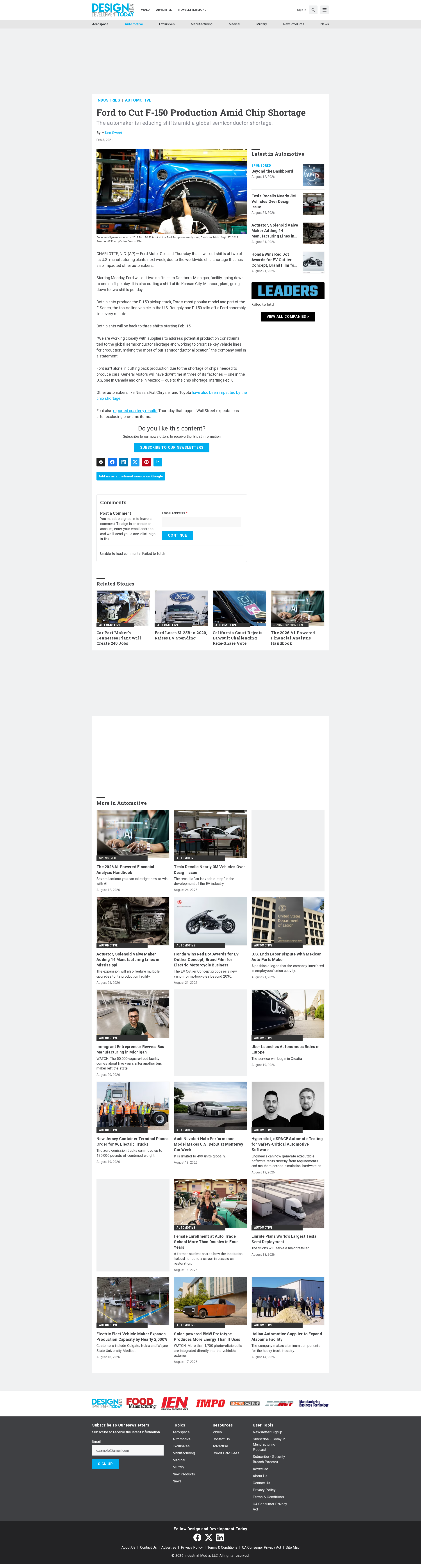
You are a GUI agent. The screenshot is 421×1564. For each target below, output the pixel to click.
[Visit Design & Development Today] (107, 1403)
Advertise (168, 1547)
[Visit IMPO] (210, 1403)
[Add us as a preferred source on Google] (157, 462)
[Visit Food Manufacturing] (142, 1403)
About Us (128, 1547)
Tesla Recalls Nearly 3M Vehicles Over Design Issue (274, 201)
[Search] (313, 9)
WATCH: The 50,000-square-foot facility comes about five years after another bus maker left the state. (129, 1064)
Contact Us (148, 1547)
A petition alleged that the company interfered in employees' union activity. (288, 968)
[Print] (100, 462)
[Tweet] (135, 462)
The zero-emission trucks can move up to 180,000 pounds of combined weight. (129, 1152)
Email (96, 1441)
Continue (177, 535)
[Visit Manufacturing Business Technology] (314, 1403)
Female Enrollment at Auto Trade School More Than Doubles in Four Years (206, 1242)
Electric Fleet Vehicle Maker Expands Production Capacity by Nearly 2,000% (131, 1337)
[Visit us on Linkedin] (220, 1537)
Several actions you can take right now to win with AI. (132, 881)
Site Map (293, 1547)
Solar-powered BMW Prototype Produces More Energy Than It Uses (207, 1337)
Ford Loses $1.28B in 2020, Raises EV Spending (181, 635)
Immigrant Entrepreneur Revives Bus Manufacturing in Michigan (130, 1049)
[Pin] (146, 462)
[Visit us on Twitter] (209, 1537)
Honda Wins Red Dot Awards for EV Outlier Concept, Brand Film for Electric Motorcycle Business (274, 260)
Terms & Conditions (222, 1547)
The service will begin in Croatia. (277, 1059)
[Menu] (324, 9)
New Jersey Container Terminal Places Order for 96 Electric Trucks (132, 1141)
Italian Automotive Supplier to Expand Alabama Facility (287, 1337)
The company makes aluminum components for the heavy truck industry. (286, 1348)
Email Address (175, 513)
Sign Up (105, 1464)
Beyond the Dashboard (272, 171)
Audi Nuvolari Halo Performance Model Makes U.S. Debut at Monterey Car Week (208, 1144)
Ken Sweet (113, 133)
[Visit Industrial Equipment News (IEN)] (174, 1403)
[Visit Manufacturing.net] (279, 1403)
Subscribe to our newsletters (171, 447)
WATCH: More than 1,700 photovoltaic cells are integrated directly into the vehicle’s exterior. (208, 1351)
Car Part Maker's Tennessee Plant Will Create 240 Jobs (118, 638)
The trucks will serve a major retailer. (280, 1248)
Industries (108, 100)
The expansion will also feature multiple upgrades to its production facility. (128, 973)
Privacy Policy (192, 1547)
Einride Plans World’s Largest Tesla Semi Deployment (284, 1239)
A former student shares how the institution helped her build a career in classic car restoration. (208, 1259)
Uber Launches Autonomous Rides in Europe (285, 1049)
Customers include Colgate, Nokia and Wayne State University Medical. (132, 1348)
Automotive (138, 100)
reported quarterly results (135, 410)
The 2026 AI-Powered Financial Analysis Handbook (293, 638)
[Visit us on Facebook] (197, 1537)
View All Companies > (288, 316)
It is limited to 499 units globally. (200, 1156)
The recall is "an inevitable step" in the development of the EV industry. (204, 881)
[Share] (112, 462)
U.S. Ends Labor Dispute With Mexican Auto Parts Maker (287, 957)
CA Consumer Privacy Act (261, 1547)
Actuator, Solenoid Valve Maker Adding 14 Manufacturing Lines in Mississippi (275, 231)
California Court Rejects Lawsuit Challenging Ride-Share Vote (237, 638)
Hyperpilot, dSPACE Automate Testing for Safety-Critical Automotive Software (287, 1144)
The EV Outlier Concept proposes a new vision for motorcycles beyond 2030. (205, 973)
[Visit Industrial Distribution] (245, 1403)
